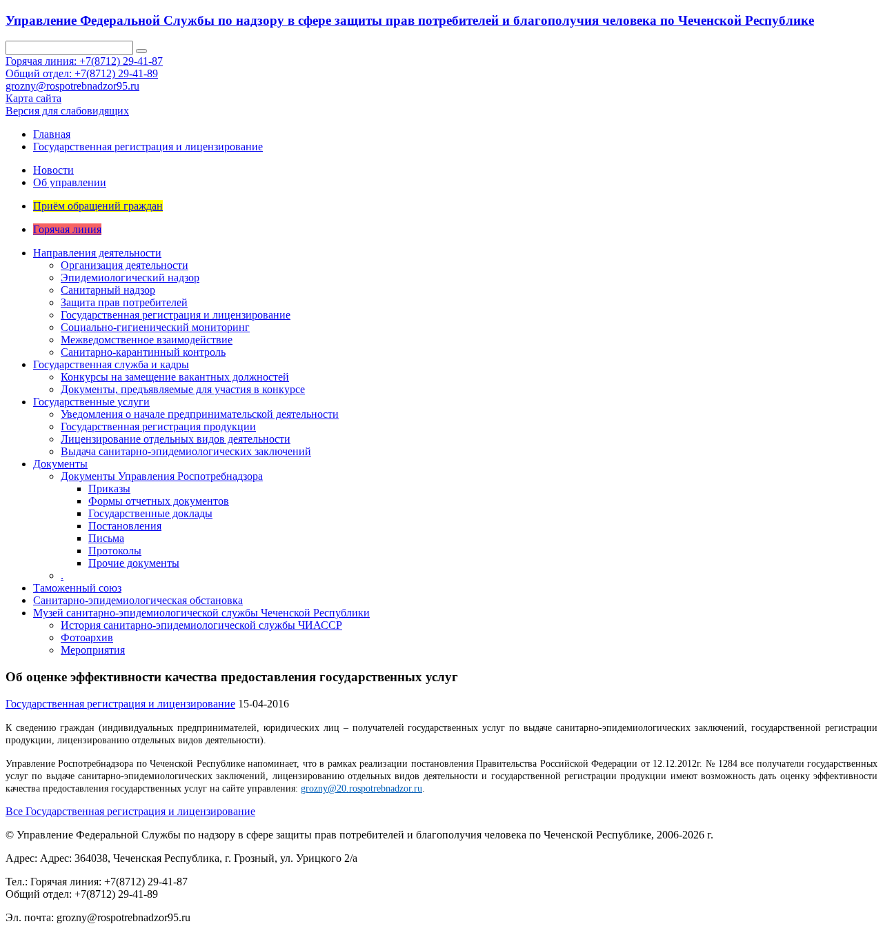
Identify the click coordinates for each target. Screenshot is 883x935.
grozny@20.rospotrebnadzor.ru (361, 788)
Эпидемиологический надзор (130, 277)
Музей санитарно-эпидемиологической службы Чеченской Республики (201, 613)
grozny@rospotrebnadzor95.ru (72, 86)
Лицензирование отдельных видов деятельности (175, 439)
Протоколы (114, 550)
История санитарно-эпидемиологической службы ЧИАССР (201, 625)
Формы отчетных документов (158, 501)
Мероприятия (93, 650)
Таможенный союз (77, 588)
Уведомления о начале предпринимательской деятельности (200, 414)
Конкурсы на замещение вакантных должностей (175, 377)
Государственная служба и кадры (111, 364)
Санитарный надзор (108, 290)
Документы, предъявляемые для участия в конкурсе (183, 389)
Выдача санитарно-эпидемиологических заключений (186, 451)
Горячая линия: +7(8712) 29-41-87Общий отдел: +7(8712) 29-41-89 (84, 67)
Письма (106, 538)
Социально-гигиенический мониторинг (155, 327)
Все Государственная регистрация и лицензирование (130, 811)
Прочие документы (133, 563)
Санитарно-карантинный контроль (143, 352)
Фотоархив (87, 637)
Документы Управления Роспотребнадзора (162, 476)
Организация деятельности (124, 265)
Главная (51, 134)
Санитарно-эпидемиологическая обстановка (138, 600)
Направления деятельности (97, 253)
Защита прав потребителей (124, 302)
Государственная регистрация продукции (158, 426)
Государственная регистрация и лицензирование (148, 146)
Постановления (124, 526)
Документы (60, 464)
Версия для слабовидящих (67, 111)
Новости (53, 170)
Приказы (109, 488)
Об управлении (69, 182)
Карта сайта (33, 98)
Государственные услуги (91, 402)
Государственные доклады (150, 513)
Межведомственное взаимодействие (146, 339)
